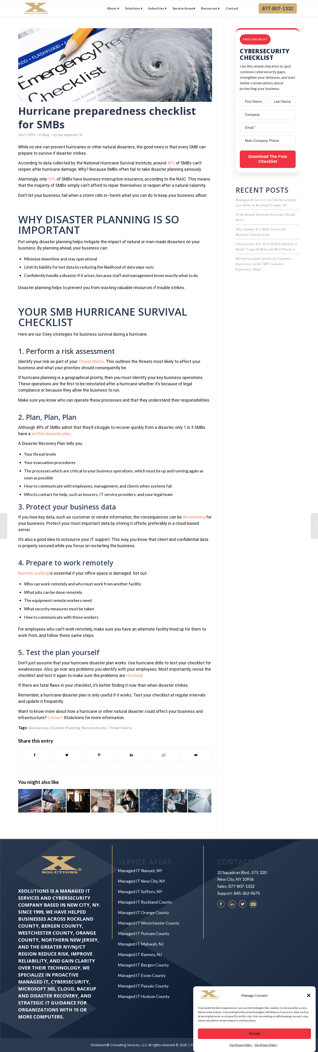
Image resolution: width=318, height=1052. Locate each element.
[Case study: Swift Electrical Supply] (102, 801)
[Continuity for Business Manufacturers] (314, 526)
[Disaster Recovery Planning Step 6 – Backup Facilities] (3, 526)
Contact (55, 717)
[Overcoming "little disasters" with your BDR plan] (78, 801)
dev (186, 517)
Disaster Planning (65, 727)
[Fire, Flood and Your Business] (151, 801)
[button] (308, 995)
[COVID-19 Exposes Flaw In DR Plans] (127, 801)
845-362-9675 (247, 893)
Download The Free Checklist (267, 159)
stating (198, 517)
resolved (134, 675)
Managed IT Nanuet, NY (140, 870)
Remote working (33, 573)
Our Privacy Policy (241, 1045)
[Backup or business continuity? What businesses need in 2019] (30, 801)
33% (52, 179)
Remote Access (94, 727)
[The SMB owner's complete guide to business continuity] (175, 801)
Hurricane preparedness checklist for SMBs (107, 118)
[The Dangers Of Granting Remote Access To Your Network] (199, 801)
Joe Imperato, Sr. (70, 135)
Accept (254, 1033)
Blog (45, 135)
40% (171, 163)
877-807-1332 (241, 886)
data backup (38, 727)
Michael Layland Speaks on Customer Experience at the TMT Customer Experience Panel (263, 263)
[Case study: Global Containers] (54, 801)
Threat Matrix (91, 361)
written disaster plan (50, 433)
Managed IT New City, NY (141, 881)
